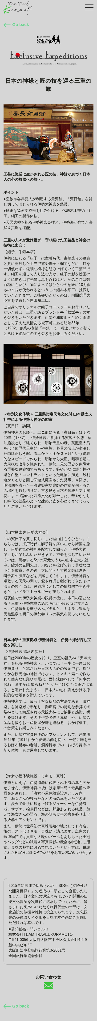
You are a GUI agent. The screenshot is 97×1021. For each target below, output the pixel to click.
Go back (20, 24)
